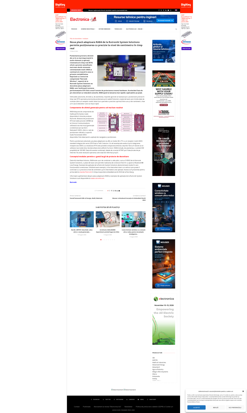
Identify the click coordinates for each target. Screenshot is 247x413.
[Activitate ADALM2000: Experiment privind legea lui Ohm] (108, 219)
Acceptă (196, 407)
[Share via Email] (119, 191)
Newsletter (128, 407)
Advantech (156, 367)
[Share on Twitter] (113, 191)
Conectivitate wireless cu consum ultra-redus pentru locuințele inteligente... (133, 232)
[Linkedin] (165, 10)
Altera (154, 374)
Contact (77, 407)
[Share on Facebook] (111, 191)
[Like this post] (109, 191)
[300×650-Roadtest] (163, 128)
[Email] (168, 10)
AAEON (155, 360)
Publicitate (87, 407)
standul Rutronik (86, 172)
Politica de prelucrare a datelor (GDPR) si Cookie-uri (154, 407)
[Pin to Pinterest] (115, 191)
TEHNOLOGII (118, 29)
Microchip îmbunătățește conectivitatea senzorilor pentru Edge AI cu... (110, 10)
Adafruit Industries (159, 362)
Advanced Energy (158, 365)
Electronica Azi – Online (134, 29)
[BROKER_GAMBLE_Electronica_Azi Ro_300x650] (163, 72)
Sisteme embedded (104, 29)
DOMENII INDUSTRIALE (87, 29)
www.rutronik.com (97, 178)
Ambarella (156, 376)
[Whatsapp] (170, 10)
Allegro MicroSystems (160, 372)
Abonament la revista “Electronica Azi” (107, 407)
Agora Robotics (157, 369)
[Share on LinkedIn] (117, 191)
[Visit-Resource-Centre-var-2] (142, 16)
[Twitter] (161, 10)
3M (153, 358)
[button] (243, 391)
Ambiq (154, 379)
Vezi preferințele (235, 407)
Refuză (215, 407)
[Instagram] (163, 10)
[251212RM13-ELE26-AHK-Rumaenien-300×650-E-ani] (163, 297)
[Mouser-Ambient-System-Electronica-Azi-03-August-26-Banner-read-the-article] (163, 241)
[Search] (176, 29)
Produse (74, 29)
